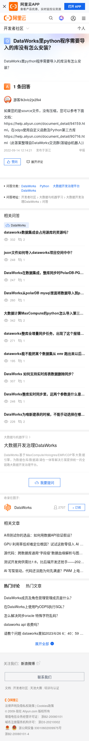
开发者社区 (28, 197)
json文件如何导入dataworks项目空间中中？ (39, 252)
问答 (45, 201)
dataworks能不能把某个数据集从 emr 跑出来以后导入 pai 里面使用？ (44, 353)
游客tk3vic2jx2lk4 (27, 99)
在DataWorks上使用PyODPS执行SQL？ (35, 606)
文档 (8, 688)
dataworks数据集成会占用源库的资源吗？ (37, 232)
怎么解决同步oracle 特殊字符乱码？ (32, 615)
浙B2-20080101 (52, 716)
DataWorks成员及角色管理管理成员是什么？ (38, 597)
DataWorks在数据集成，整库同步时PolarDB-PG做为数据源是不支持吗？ (44, 272)
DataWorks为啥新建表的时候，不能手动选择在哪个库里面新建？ (44, 414)
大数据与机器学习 (51, 197)
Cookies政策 (45, 706)
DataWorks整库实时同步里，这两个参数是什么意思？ (44, 393)
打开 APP (74, 6)
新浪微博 (28, 663)
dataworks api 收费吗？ (22, 624)
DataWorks (28, 186)
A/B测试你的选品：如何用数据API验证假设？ (39, 535)
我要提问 (47, 482)
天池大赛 (36, 688)
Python (44, 186)
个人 (81, 28)
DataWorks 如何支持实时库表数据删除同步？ (39, 373)
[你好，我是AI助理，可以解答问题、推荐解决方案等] (61, 18)
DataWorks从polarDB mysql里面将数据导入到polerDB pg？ (44, 292)
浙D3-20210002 (49, 722)
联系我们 (44, 676)
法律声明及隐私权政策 (20, 706)
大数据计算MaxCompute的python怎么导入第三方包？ (44, 313)
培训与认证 (51, 688)
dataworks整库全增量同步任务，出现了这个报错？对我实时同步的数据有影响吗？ (44, 333)
